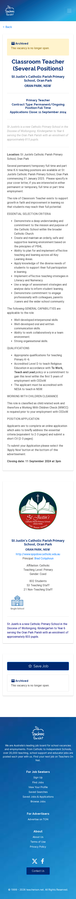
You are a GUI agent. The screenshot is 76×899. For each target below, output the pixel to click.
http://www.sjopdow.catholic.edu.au (38, 554)
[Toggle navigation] (69, 10)
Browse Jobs (38, 801)
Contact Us (38, 870)
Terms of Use (38, 841)
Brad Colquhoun (44, 558)
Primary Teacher (38, 100)
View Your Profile (38, 787)
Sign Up (38, 777)
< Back (7, 27)
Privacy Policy (38, 846)
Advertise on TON (38, 819)
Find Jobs (38, 782)
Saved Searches (38, 791)
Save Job (40, 666)
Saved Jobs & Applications (38, 796)
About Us (38, 836)
